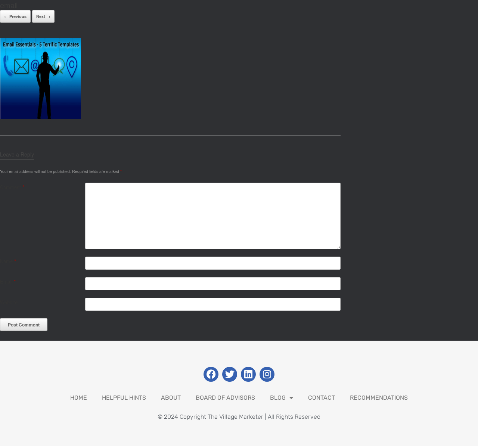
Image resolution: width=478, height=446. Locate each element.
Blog (278, 397)
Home (78, 397)
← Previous (15, 16)
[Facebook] (211, 374)
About (171, 397)
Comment (12, 187)
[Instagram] (267, 374)
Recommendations (379, 397)
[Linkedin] (248, 374)
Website (9, 302)
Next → (43, 16)
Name (8, 260)
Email (8, 281)
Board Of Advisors (225, 397)
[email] (40, 116)
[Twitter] (229, 374)
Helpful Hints (124, 397)
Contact (321, 397)
